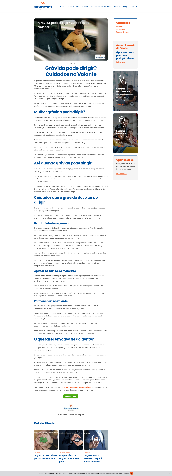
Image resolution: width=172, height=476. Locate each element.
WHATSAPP (70, 396)
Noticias (119, 27)
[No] (170, 473)
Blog (125, 6)
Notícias (37, 452)
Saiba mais (120, 62)
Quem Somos (73, 6)
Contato (133, 6)
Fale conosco (121, 174)
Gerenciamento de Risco (101, 6)
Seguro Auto (70, 452)
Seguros (85, 6)
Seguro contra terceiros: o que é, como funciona (93, 458)
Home (62, 6)
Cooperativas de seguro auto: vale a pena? (69, 458)
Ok (131, 473)
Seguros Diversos (122, 32)
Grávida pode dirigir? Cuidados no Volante (71, 71)
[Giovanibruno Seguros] (43, 8)
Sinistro (117, 6)
